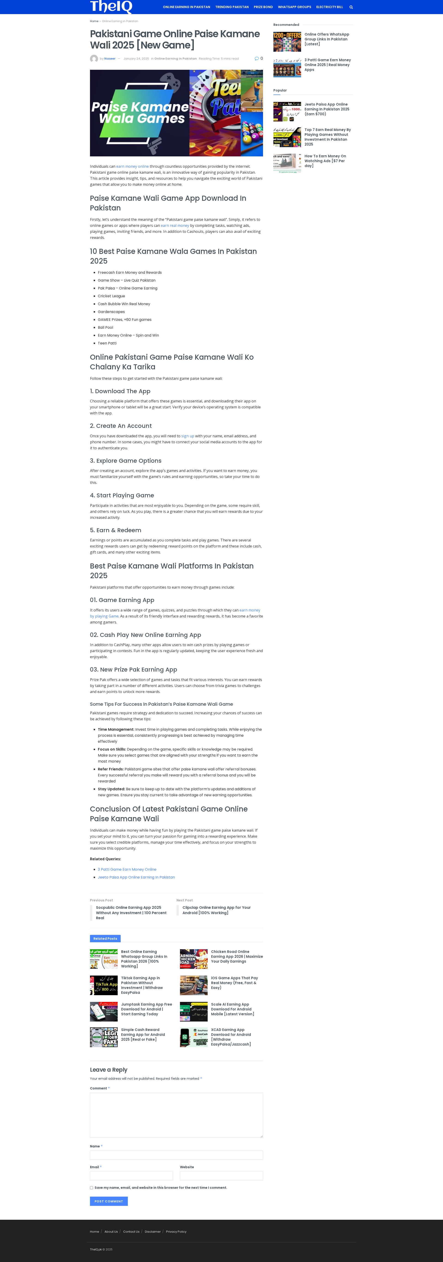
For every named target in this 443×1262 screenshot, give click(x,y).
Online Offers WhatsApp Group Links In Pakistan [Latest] (327, 39)
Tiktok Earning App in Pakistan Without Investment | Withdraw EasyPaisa (142, 985)
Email (96, 1167)
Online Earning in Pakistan (186, 7)
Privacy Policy (176, 1231)
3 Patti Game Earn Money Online (127, 869)
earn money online (132, 166)
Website (187, 1167)
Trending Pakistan (232, 7)
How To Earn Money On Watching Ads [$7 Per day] (325, 161)
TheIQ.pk (96, 1249)
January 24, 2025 (136, 58)
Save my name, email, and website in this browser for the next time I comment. (161, 1187)
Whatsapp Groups (294, 7)
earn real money (175, 225)
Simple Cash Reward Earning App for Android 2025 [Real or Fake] (143, 1034)
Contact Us (131, 1231)
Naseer (110, 58)
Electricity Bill (329, 7)
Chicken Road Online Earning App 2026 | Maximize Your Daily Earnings (237, 956)
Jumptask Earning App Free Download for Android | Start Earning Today (146, 1009)
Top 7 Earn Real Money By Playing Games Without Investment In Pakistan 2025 (328, 137)
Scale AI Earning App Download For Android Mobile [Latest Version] (232, 1009)
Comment (100, 1088)
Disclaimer (153, 1231)
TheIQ (111, 7)
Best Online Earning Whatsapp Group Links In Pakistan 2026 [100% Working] (144, 959)
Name (96, 1146)
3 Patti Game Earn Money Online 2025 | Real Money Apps (328, 65)
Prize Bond (263, 7)
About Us (111, 1231)
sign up (187, 435)
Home (94, 21)
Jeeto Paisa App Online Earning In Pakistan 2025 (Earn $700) (327, 109)
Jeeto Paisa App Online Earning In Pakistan (136, 877)
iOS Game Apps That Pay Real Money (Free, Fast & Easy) (234, 983)
